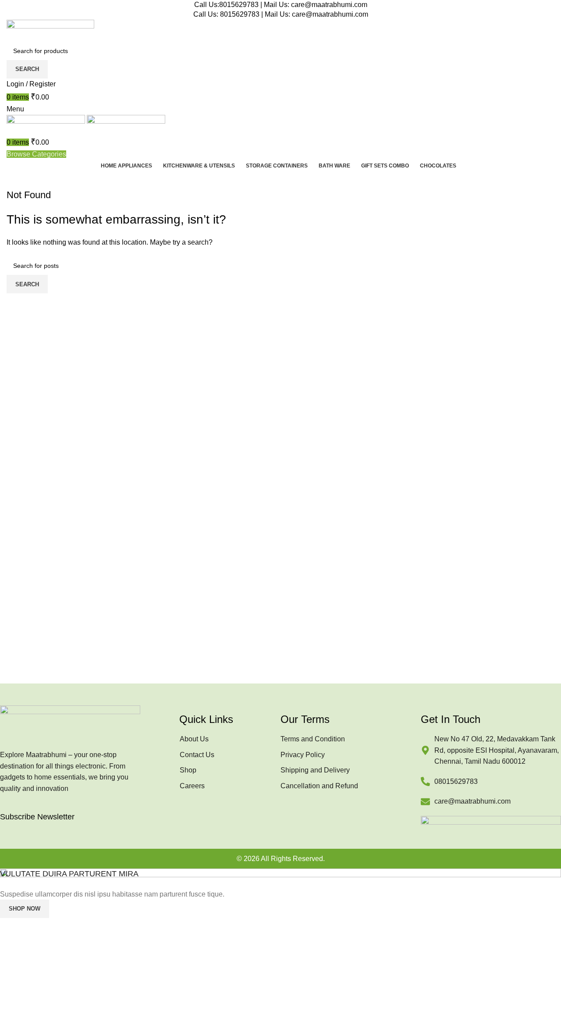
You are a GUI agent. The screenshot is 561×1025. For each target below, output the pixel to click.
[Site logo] (50, 30)
